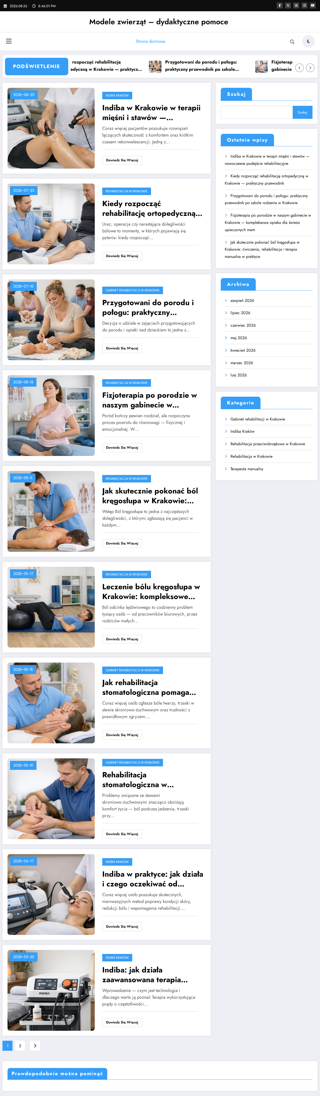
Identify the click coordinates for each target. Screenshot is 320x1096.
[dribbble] (296, 6)
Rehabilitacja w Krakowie (127, 191)
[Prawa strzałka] (310, 68)
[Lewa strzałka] (300, 68)
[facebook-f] (280, 6)
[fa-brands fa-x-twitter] (288, 6)
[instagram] (305, 6)
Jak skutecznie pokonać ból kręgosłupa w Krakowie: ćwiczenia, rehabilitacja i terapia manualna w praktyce (152, 495)
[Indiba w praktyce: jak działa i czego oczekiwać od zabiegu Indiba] (51, 894)
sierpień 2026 (242, 300)
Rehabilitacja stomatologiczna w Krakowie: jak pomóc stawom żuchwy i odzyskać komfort (149, 779)
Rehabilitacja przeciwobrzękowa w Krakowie (267, 444)
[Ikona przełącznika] (8, 42)
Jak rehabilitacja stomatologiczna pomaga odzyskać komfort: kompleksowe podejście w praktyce (148, 687)
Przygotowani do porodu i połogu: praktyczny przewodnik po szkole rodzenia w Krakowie (181, 66)
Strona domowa (150, 41)
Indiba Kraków (117, 95)
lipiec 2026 (240, 313)
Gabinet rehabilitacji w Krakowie (133, 290)
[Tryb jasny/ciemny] (308, 41)
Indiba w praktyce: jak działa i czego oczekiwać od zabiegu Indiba (152, 879)
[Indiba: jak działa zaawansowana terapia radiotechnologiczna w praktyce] (51, 990)
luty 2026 (238, 375)
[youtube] (313, 6)
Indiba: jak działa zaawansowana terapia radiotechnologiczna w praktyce (141, 974)
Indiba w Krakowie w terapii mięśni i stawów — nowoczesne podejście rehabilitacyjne (151, 112)
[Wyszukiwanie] (292, 42)
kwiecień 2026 (243, 350)
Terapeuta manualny (246, 469)
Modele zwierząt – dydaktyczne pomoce (158, 21)
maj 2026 (238, 338)
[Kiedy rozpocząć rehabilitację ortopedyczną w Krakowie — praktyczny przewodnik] (51, 224)
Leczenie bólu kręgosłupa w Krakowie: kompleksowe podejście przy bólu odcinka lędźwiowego (152, 591)
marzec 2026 (241, 363)
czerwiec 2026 (243, 325)
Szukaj (236, 94)
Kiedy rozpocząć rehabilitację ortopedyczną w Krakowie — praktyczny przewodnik (80, 66)
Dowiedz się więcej (122, 160)
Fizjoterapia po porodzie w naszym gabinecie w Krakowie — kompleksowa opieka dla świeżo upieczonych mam (149, 400)
